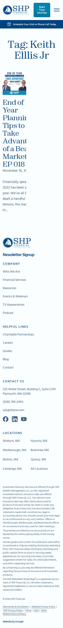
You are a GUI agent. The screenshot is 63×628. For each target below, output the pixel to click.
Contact (8, 367)
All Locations (39, 469)
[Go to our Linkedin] (15, 419)
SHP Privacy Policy (13, 610)
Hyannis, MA (39, 441)
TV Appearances (13, 305)
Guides (7, 351)
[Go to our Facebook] (5, 419)
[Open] (56, 10)
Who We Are (11, 272)
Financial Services (14, 280)
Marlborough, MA (14, 450)
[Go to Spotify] (24, 419)
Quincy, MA (38, 459)
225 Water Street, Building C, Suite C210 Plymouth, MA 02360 (29, 391)
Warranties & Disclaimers (16, 607)
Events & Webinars (15, 296)
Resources (9, 288)
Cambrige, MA (12, 469)
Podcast (8, 313)
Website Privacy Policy (43, 607)
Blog (6, 359)
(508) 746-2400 (13, 402)
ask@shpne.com (13, 410)
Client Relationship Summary (25, 612)
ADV (36, 610)
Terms (28, 610)
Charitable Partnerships (18, 334)
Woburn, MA (11, 441)
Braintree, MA (40, 450)
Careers (8, 343)
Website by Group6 (13, 622)
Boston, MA (10, 459)
